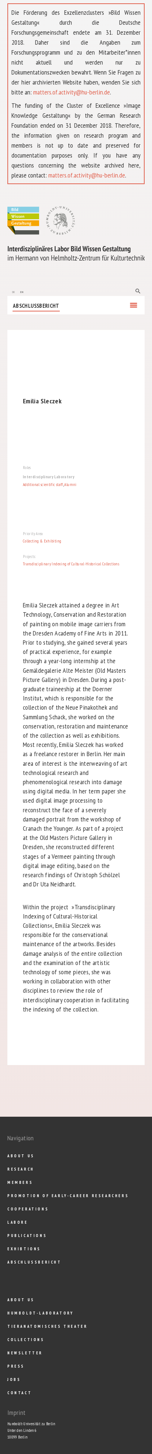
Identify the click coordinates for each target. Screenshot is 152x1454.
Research (20, 1169)
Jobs (14, 1379)
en (21, 291)
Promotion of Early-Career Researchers (68, 1195)
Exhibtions (24, 1248)
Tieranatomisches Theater (47, 1326)
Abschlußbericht (36, 305)
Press (16, 1366)
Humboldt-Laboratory (40, 1313)
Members (20, 1182)
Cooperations (28, 1209)
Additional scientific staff (43, 484)
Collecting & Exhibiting (42, 541)
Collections (26, 1339)
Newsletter (25, 1352)
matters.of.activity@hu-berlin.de (71, 92)
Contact (19, 1392)
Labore (17, 1222)
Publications (27, 1235)
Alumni (70, 484)
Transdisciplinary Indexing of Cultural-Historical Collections (71, 563)
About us (21, 1155)
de (13, 291)
